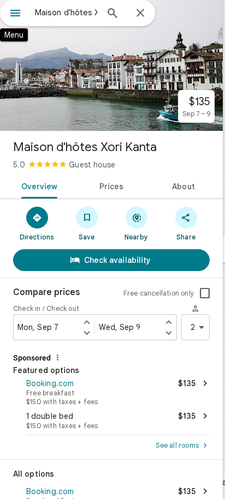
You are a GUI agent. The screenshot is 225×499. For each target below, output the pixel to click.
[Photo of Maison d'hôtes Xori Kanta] (111, 65)
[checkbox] (204, 293)
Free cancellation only (158, 293)
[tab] (37, 185)
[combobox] (66, 12)
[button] (111, 391)
